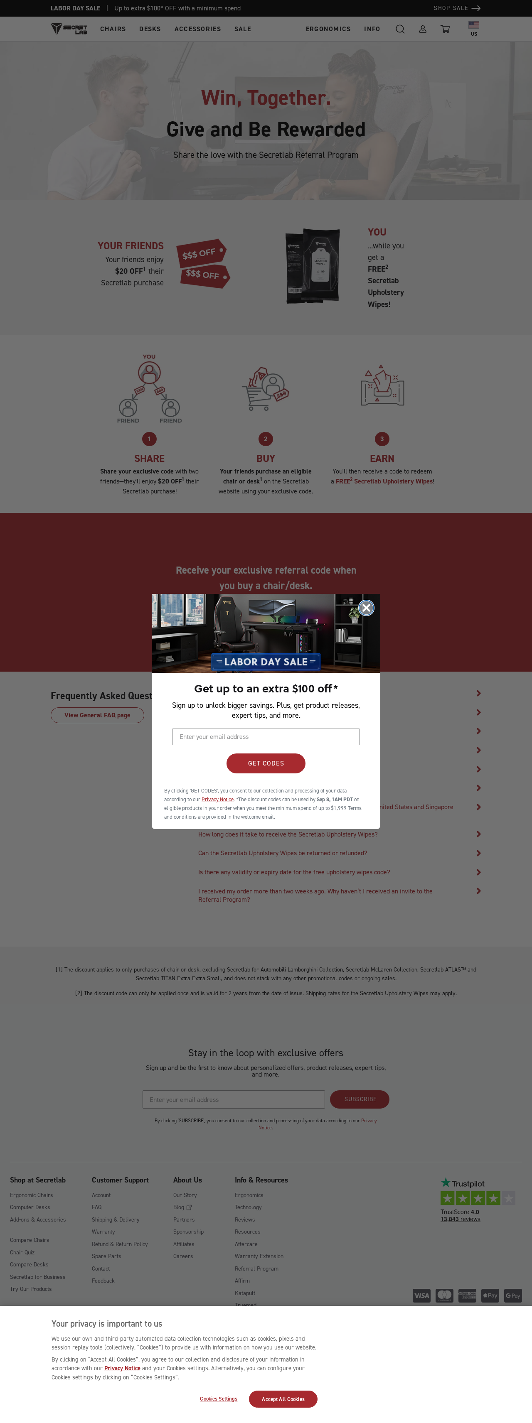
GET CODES (266, 763)
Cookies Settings (218, 1398)
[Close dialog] (366, 608)
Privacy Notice (122, 1368)
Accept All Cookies (283, 1399)
